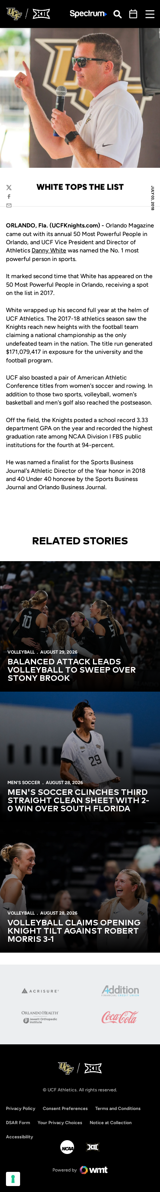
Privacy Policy (20, 1108)
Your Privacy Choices (60, 1122)
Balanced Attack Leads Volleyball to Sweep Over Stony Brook (71, 670)
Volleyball (21, 652)
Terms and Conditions (118, 1108)
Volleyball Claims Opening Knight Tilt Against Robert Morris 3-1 (74, 931)
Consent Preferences (65, 1108)
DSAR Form (18, 1122)
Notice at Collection (111, 1122)
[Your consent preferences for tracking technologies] (13, 1179)
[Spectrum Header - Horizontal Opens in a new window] (88, 14)
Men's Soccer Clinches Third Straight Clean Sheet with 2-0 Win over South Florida (78, 801)
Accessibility (19, 1136)
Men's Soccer (23, 782)
